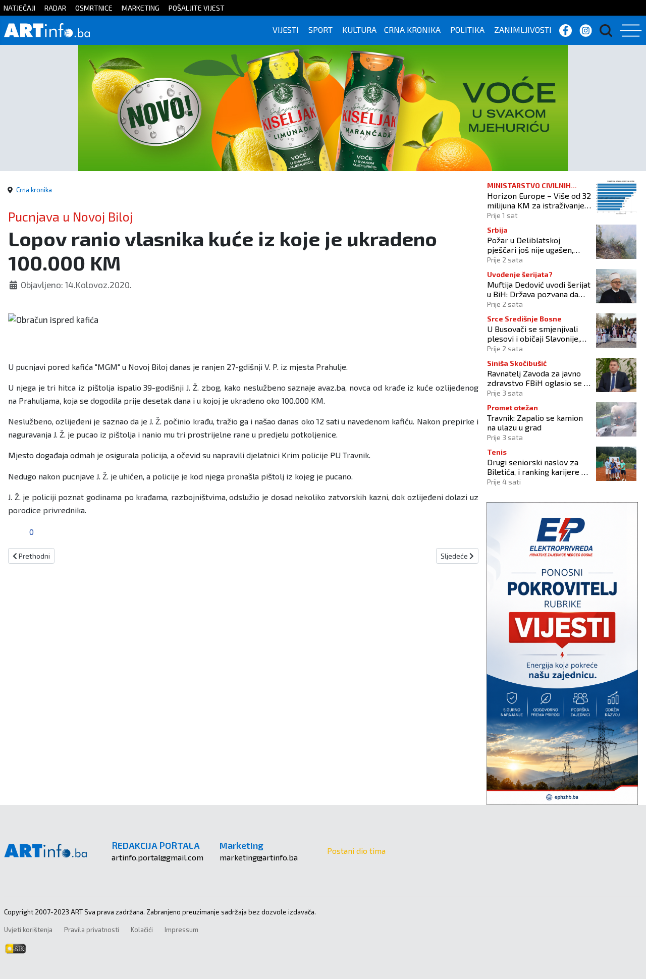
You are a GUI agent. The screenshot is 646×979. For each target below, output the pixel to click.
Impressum (181, 930)
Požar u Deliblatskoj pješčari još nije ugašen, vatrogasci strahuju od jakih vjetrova (536, 244)
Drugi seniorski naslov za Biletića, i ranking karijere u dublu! (536, 466)
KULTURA (359, 29)
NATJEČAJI (19, 8)
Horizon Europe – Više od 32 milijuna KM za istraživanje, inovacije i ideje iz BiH (539, 200)
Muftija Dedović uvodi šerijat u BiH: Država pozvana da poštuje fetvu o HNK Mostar (538, 289)
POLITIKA (467, 29)
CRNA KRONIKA (412, 29)
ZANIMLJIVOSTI (523, 29)
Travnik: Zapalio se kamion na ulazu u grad (535, 422)
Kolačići (142, 930)
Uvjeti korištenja (28, 930)
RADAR (55, 8)
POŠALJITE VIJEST (197, 8)
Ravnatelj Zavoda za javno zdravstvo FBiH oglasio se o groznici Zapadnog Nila (537, 378)
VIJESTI (286, 29)
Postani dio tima (356, 850)
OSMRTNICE (94, 8)
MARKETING (140, 8)
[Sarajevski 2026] (323, 107)
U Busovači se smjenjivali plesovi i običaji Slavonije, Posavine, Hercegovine (533, 333)
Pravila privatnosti (91, 930)
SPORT (320, 29)
